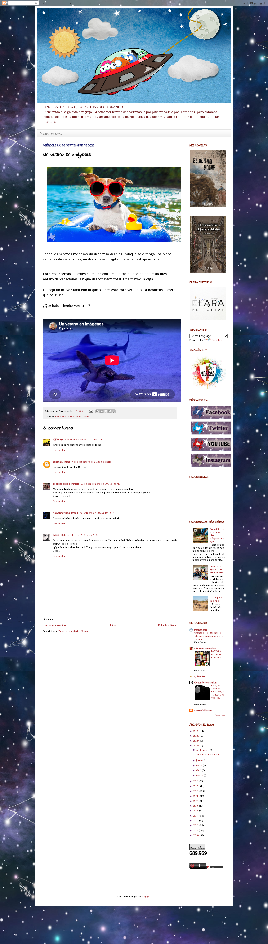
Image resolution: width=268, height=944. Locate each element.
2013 (196, 820)
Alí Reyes (58, 439)
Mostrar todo (219, 715)
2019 (196, 791)
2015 (196, 810)
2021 (196, 781)
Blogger (146, 896)
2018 (196, 795)
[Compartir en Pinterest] (113, 411)
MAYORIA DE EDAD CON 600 (216, 654)
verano (79, 416)
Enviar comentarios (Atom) (73, 631)
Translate (217, 340)
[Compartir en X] (105, 411)
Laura (56, 535)
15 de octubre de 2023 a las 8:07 (95, 512)
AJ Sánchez (200, 676)
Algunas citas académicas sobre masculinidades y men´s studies (208, 636)
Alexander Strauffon (64, 512)
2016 (196, 805)
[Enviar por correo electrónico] (97, 411)
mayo (199, 765)
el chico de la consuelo (66, 483)
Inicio (113, 625)
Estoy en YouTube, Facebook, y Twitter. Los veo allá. (217, 691)
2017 (196, 801)
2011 (196, 830)
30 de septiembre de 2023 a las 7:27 (101, 483)
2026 (196, 730)
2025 (196, 735)
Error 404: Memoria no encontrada (216, 569)
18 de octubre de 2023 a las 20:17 (79, 535)
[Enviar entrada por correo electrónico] (90, 411)
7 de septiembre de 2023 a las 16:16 (91, 461)
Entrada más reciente (56, 625)
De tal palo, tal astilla (216, 599)
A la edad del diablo (205, 648)
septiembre (203, 750)
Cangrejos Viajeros (64, 416)
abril (199, 770)
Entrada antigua (167, 625)
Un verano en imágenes (209, 754)
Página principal (51, 133)
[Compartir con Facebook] (109, 411)
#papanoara (200, 629)
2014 (196, 815)
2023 (196, 745)
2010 (196, 835)
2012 (196, 825)
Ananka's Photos (203, 710)
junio (199, 760)
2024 (196, 740)
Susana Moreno (61, 461)
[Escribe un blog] (101, 411)
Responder (59, 450)
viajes (86, 416)
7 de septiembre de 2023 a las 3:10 (83, 439)
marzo (200, 775)
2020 (196, 786)
